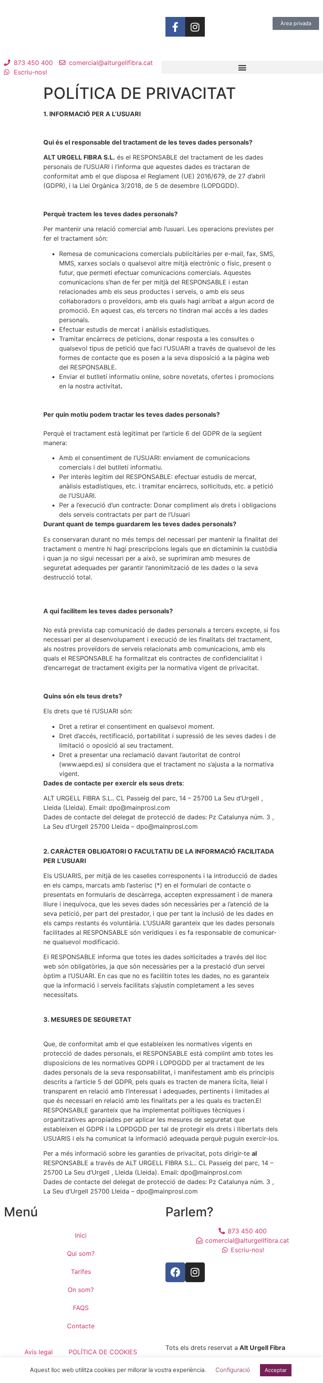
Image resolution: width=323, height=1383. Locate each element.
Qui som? (81, 1253)
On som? (81, 1290)
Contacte (81, 1326)
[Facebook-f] (175, 27)
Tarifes (81, 1271)
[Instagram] (195, 27)
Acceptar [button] (276, 1370)
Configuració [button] (232, 1370)
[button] (242, 67)
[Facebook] (175, 1272)
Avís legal (38, 1352)
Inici (81, 1235)
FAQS (81, 1308)
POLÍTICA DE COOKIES (103, 1352)
